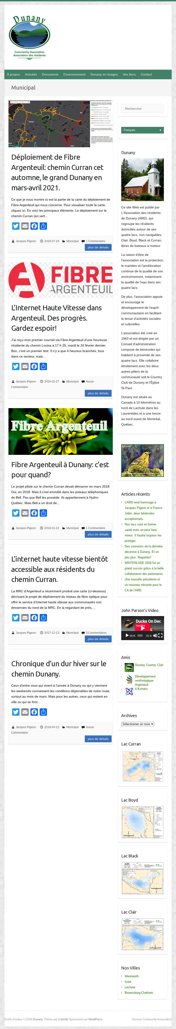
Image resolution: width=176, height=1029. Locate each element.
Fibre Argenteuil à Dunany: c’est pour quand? (60, 469)
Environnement (74, 74)
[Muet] (155, 635)
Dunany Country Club (149, 665)
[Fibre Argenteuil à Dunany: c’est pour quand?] (60, 431)
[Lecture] (127, 635)
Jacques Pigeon (26, 241)
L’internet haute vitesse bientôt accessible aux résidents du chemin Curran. (59, 569)
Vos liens (129, 74)
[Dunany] (29, 39)
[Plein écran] (160, 635)
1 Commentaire (95, 241)
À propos (13, 74)
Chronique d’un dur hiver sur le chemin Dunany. (58, 668)
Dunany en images (104, 74)
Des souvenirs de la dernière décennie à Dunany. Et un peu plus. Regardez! (143, 552)
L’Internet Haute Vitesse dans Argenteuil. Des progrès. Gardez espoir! (56, 317)
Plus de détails (98, 247)
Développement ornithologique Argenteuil (145, 680)
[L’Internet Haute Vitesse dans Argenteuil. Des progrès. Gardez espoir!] (60, 280)
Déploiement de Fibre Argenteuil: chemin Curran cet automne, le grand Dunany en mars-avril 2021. (57, 172)
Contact (146, 74)
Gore (128, 981)
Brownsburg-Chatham (139, 992)
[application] (142, 628)
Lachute (130, 987)
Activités (31, 74)
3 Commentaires (96, 632)
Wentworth (132, 976)
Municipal (72, 241)
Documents (50, 74)
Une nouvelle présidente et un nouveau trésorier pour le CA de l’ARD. (143, 585)
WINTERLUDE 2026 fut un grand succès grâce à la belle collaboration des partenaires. (144, 568)
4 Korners (141, 689)
